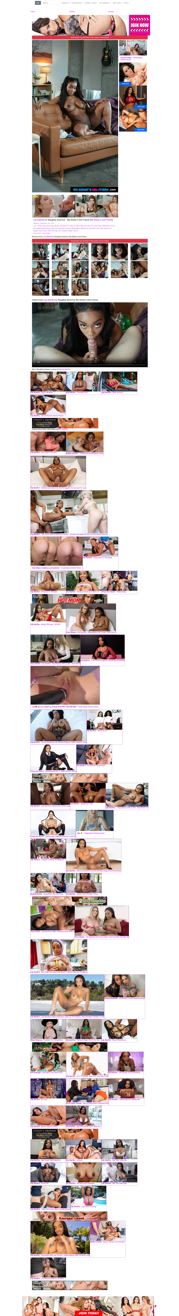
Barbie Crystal (96, 1242)
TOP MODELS (104, 3)
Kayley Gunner (72, 453)
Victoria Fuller (126, 58)
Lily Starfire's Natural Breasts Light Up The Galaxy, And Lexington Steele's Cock (72, 1017)
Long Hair (68, 228)
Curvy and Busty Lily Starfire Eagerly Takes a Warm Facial (64, 742)
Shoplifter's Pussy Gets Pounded (132, 998)
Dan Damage (36, 1072)
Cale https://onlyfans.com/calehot (45, 568)
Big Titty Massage (120, 1183)
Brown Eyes (97, 226)
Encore (44, 1099)
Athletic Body (42, 226)
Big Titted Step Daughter (51, 1160)
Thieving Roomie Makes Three (91, 453)
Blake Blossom (36, 1040)
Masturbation (76, 228)
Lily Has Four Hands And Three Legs (55, 806)
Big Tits (73, 226)
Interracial (61, 228)
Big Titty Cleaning (119, 1160)
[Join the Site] (91, 25)
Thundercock (82, 392)
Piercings (55, 231)
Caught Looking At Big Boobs (53, 860)
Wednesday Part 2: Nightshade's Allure (60, 771)
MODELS (65, 3)
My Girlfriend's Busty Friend (52, 416)
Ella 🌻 (80, 833)
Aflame (79, 1160)
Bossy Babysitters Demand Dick (95, 1103)
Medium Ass (84, 228)
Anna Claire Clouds (74, 1103)
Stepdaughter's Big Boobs (129, 1099)
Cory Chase (71, 632)
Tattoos (75, 231)
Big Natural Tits (65, 226)
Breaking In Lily (87, 804)
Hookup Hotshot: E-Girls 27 (88, 592)
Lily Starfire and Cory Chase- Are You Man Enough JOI (107, 937)
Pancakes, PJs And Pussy (52, 1072)
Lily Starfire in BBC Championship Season (58, 931)
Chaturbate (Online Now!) (71, 568)
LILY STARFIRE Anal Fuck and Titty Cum (92, 1076)
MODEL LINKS (90, 3)
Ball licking (50, 226)
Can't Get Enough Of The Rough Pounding (108, 660)
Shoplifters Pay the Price (53, 894)
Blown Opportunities (49, 1126)
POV (59, 231)
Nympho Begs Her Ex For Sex (88, 1040)
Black (78, 226)
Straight (70, 231)
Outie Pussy (43, 231)
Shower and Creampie (85, 1183)
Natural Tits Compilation (53, 1040)
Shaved (64, 231)
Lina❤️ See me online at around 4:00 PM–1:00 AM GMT (54, 707)
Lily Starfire (39, 220)
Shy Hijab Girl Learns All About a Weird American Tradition (64, 972)
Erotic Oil (44, 1183)
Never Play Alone (119, 1040)
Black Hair (83, 226)
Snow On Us (102, 731)
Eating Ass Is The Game (103, 557)
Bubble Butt (105, 226)
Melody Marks (36, 894)
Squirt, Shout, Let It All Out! (114, 1242)
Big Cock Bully (47, 392)
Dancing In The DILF (49, 452)
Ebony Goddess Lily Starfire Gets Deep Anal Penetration (99, 871)
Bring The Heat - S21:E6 (50, 624)
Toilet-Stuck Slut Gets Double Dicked (56, 1209)
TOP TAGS (117, 3)
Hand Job (54, 228)
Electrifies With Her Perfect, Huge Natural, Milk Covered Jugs (65, 1255)
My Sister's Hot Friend (101, 220)
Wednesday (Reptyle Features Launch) (60, 836)
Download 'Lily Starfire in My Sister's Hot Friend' (90, 37)
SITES (126, 3)
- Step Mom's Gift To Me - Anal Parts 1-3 (132, 808)
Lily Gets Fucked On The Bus (52, 1278)
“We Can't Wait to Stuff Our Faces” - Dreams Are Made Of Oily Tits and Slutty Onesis (74, 534)
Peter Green (46, 233)
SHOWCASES (77, 3)
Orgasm (35, 231)
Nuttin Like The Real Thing (87, 894)
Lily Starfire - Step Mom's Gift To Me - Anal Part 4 (61, 664)
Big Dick (56, 226)
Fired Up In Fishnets (49, 592)
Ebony (48, 228)
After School (117, 392)
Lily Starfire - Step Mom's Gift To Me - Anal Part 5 (96, 632)
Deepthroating (41, 228)
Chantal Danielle (110, 998)
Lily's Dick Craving (89, 1207)
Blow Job (90, 226)
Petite (49, 231)
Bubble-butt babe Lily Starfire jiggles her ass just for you (63, 488)
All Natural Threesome (96, 765)
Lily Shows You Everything (129, 1072)
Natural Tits (107, 228)
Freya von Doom (108, 592)
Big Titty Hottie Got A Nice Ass (89, 1126)
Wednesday (121, 592)
